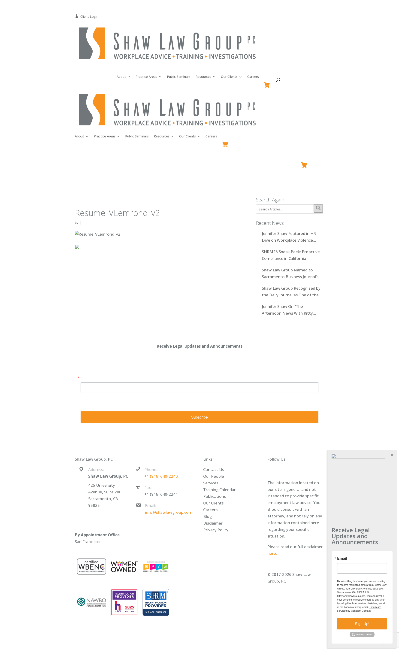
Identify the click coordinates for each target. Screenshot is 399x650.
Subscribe (199, 417)
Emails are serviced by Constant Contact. (226, 404)
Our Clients (229, 77)
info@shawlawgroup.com (168, 512)
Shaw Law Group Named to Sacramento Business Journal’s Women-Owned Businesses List (291, 273)
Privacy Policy (215, 529)
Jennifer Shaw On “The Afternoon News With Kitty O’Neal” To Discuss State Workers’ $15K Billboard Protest (292, 310)
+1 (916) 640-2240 (161, 476)
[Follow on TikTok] (312, 470)
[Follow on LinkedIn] (293, 470)
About (121, 77)
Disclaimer (213, 523)
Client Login (86, 16)
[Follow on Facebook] (275, 470)
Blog (207, 516)
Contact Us (213, 469)
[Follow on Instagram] (302, 470)
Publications (214, 496)
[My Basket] (268, 82)
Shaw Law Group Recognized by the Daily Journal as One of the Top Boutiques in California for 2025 (291, 292)
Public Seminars (178, 77)
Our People (213, 476)
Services (210, 483)
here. (272, 553)
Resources (203, 77)
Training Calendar (219, 489)
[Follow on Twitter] (284, 470)
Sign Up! (362, 623)
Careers (253, 77)
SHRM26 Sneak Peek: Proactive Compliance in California (291, 255)
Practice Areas (146, 77)
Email (85, 378)
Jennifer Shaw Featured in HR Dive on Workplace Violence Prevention (289, 237)
